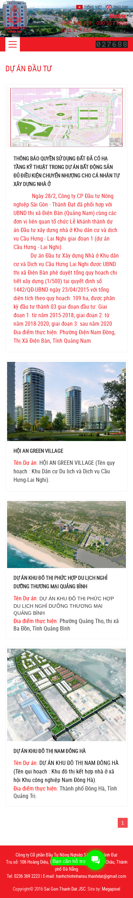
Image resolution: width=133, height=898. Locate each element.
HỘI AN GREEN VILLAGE (38, 450)
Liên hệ (13, 34)
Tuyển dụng (18, 20)
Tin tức (13, 7)
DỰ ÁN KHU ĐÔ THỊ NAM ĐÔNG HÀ (49, 750)
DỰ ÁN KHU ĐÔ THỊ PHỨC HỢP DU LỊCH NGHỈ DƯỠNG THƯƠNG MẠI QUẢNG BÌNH (60, 582)
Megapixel (111, 889)
